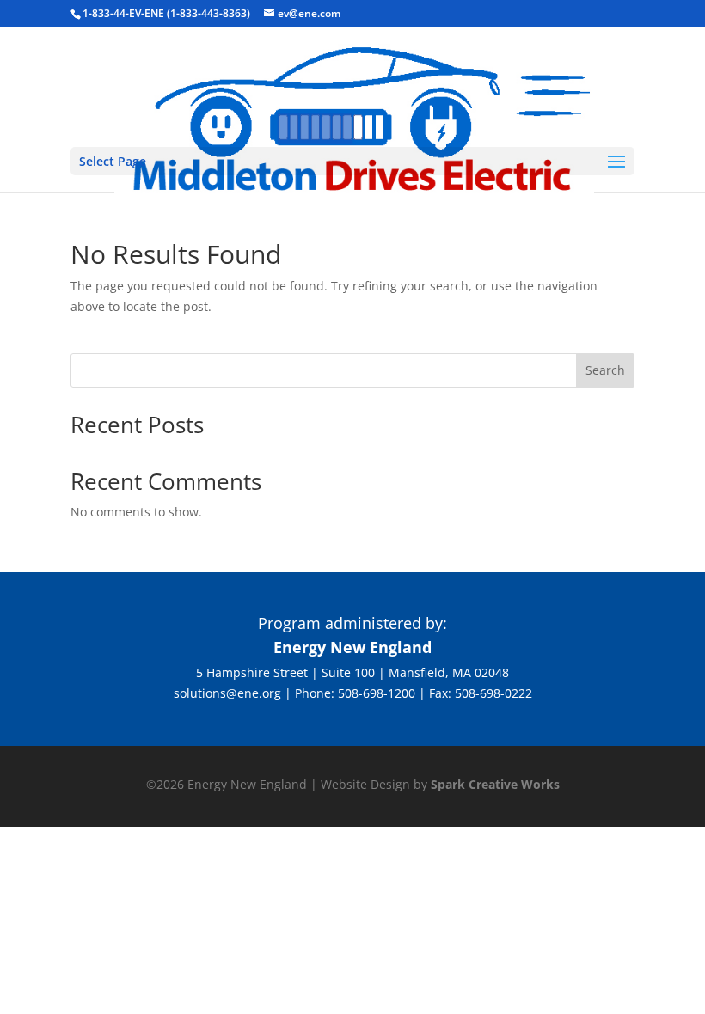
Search (605, 370)
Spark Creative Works (495, 784)
